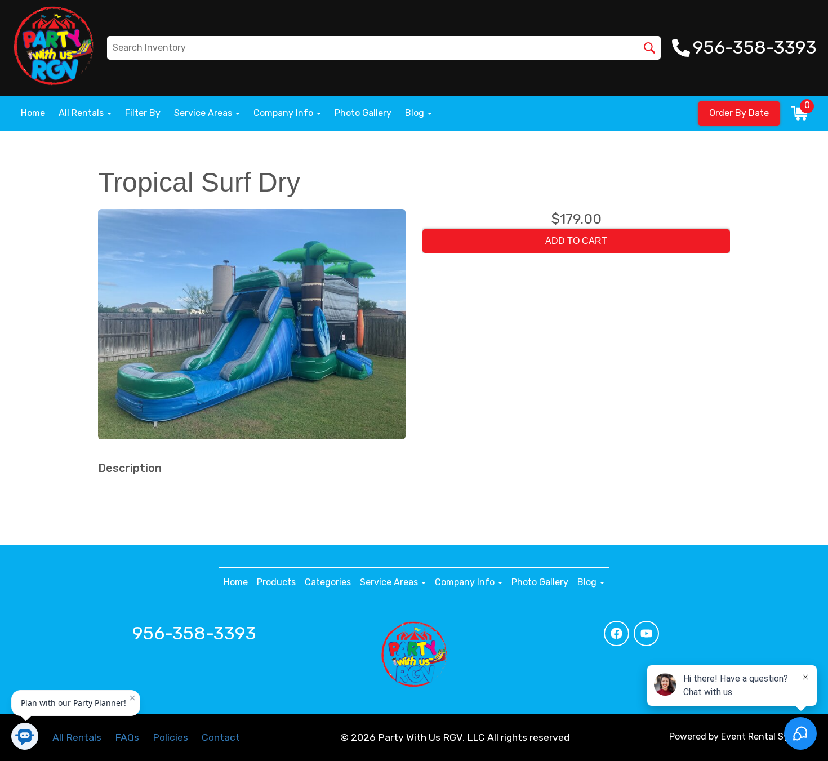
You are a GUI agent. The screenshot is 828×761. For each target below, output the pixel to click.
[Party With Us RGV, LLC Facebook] (616, 633)
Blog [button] (415, 113)
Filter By (143, 113)
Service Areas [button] (204, 113)
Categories (328, 582)
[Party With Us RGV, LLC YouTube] (646, 633)
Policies (170, 737)
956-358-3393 (194, 633)
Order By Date (739, 113)
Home (33, 113)
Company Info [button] (284, 113)
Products (276, 582)
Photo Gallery (363, 113)
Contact (221, 737)
